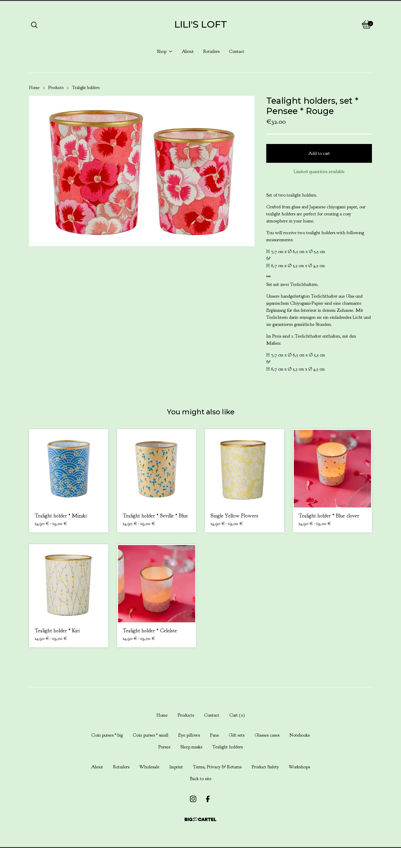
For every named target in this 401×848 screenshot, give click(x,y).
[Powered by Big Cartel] (200, 819)
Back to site (200, 779)
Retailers (211, 51)
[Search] (34, 24)
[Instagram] (193, 799)
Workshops (299, 767)
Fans (214, 735)
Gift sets (237, 735)
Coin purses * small (150, 735)
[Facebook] (207, 799)
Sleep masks (191, 747)
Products (55, 88)
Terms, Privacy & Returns (217, 767)
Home (34, 88)
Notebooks (299, 735)
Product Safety (265, 767)
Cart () (237, 715)
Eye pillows (189, 735)
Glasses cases (267, 735)
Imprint (176, 767)
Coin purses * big (107, 735)
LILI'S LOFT (200, 24)
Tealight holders (86, 88)
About (188, 51)
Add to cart (319, 153)
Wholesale (149, 767)
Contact (236, 51)
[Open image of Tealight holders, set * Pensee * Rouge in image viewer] (142, 171)
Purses (164, 747)
